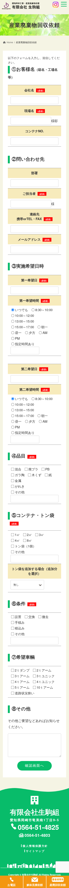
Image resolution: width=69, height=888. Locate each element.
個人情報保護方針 (35, 845)
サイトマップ (35, 851)
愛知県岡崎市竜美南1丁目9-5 (34, 814)
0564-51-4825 (38, 827)
